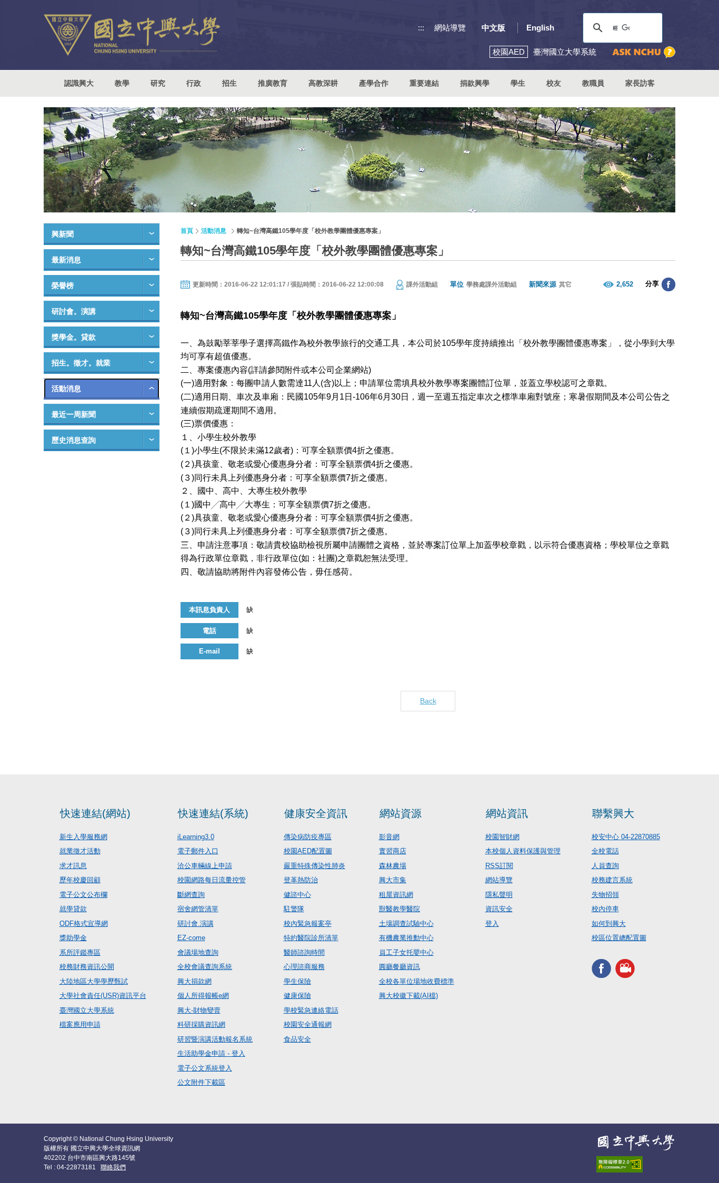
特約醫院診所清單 (311, 938)
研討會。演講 (74, 311)
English (540, 27)
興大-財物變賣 (199, 1010)
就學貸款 (73, 909)
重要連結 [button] (424, 83)
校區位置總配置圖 (619, 938)
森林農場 (392, 866)
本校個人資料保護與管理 (523, 851)
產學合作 (373, 83)
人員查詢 (605, 866)
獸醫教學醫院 (399, 909)
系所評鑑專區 (80, 952)
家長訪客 (640, 83)
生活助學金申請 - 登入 (211, 1053)
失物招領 (605, 895)
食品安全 (297, 1039)
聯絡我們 (113, 1167)
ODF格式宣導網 (83, 923)
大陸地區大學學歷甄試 (93, 981)
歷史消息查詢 (74, 440)
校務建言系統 (612, 880)
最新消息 (66, 260)
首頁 (187, 230)
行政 (193, 83)
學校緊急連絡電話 (311, 1010)
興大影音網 (625, 968)
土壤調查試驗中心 (406, 923)
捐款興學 (475, 83)
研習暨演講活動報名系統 (215, 1039)
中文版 (493, 27)
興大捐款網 (194, 981)
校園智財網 (502, 837)
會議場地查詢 (197, 952)
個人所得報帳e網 (203, 996)
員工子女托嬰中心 (406, 952)
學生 (518, 83)
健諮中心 (297, 895)
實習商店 (392, 851)
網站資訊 (507, 813)
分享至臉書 (668, 284)
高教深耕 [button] (323, 83)
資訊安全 (499, 909)
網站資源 (401, 813)
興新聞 (63, 234)
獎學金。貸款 (74, 337)
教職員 (593, 83)
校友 (553, 83)
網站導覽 (450, 27)
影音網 (389, 837)
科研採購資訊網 (201, 1024)
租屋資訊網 (396, 895)
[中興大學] (635, 1142)
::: (421, 27)
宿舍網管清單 (197, 909)
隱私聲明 (499, 895)
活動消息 (66, 388)
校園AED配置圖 (308, 851)
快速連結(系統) (213, 813)
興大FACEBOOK (601, 968)
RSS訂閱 (499, 866)
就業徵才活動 (80, 851)
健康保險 (297, 996)
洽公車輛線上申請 (204, 866)
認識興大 (79, 83)
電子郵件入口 (197, 851)
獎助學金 (73, 938)
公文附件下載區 (201, 1082)
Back (428, 701)
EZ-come (191, 938)
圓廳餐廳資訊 (399, 967)
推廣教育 (272, 83)
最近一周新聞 (74, 414)
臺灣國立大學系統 (86, 1010)
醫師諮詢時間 (304, 952)
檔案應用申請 (80, 1024)
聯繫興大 (613, 813)
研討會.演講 (195, 923)
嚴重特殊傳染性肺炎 (314, 866)
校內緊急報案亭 (308, 923)
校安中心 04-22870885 (626, 837)
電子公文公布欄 (83, 895)
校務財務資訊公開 (86, 967)
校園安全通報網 (308, 1024)
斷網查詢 (191, 895)
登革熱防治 (301, 880)
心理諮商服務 (304, 967)
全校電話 (605, 851)
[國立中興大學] (132, 35)
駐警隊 (294, 909)
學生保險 (297, 981)
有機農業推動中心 (406, 938)
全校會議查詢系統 (204, 967)
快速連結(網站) (95, 813)
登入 (492, 923)
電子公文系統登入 (204, 1068)
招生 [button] (229, 83)
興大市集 (392, 880)
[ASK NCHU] (643, 52)
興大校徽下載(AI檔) (408, 996)
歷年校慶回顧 (80, 880)
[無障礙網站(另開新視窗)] (635, 1164)
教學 (122, 83)
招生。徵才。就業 (81, 363)
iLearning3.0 (195, 837)
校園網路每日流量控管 (211, 880)
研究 (158, 83)
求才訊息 (73, 866)
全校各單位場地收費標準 (416, 981)
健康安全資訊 (315, 813)
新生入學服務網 (83, 837)
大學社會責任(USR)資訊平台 (102, 996)
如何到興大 (609, 923)
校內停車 (605, 909)
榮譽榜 (63, 285)
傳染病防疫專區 (308, 837)
